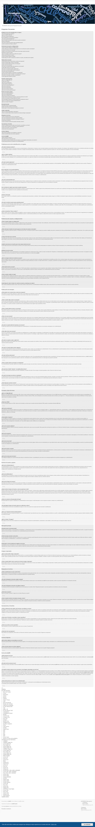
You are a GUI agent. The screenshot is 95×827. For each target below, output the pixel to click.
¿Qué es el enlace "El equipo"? (7, 101)
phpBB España (14, 803)
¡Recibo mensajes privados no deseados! (9, 106)
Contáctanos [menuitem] (85, 802)
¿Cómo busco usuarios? (6, 120)
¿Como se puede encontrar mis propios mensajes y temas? (13, 121)
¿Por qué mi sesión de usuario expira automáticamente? (12, 42)
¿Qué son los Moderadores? (7, 94)
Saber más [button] (53, 824)
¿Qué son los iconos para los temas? (9, 90)
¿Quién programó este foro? (7, 137)
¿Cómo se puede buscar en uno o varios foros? (10, 116)
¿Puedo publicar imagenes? (7, 83)
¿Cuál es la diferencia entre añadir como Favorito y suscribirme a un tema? (16, 125)
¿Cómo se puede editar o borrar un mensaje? (10, 62)
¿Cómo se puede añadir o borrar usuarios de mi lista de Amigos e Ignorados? (16, 112)
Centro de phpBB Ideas (55, 664)
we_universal (6, 806)
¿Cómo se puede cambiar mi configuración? (10, 47)
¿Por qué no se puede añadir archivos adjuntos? (11, 70)
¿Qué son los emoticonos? (7, 82)
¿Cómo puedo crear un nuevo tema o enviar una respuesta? (13, 61)
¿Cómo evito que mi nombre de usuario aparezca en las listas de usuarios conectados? (18, 48)
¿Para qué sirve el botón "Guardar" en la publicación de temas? (14, 73)
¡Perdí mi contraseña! (6, 41)
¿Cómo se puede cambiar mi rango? (8, 56)
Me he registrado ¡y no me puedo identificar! (10, 37)
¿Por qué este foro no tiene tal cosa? (8, 138)
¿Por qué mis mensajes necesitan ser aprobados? (11, 75)
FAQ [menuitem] (5, 22)
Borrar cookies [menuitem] (85, 803)
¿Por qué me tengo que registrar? (8, 33)
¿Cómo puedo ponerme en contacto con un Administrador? (13, 141)
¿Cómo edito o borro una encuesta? (8, 67)
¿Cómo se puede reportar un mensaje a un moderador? (12, 72)
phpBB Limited (46, 656)
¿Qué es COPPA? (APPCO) (7, 35)
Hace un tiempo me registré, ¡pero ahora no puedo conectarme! (14, 40)
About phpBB (90, 656)
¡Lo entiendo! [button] (87, 824)
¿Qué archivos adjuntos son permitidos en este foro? (11, 132)
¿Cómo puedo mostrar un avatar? (8, 55)
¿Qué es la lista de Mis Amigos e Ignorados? (10, 111)
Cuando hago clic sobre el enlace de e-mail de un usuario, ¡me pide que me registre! (18, 57)
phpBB (37, 253)
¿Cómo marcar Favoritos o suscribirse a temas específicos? (13, 126)
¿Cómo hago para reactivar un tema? (9, 76)
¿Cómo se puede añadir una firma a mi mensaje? (11, 63)
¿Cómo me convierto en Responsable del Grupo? (11, 98)
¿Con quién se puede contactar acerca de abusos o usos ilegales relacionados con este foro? (19, 140)
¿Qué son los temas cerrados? (7, 88)
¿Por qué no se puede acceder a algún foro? (10, 68)
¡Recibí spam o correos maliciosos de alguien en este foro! (13, 108)
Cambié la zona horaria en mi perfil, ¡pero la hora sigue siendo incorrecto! (15, 51)
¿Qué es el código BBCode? (7, 79)
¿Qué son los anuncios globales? (8, 85)
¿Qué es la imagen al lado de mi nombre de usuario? (12, 53)
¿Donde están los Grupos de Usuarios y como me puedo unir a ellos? (15, 96)
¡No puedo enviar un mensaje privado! (9, 105)
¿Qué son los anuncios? (6, 86)
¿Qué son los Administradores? (7, 93)
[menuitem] (5, 4)
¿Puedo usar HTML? (5, 81)
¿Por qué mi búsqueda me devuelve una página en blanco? (13, 119)
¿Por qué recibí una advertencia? (8, 71)
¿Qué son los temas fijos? (6, 87)
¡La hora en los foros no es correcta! (8, 50)
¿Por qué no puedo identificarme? (8, 38)
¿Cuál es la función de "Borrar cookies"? (9, 43)
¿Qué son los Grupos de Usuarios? (8, 95)
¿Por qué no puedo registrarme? (8, 36)
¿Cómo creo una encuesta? (7, 65)
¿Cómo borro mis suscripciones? (8, 128)
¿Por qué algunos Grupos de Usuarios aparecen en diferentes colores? (15, 99)
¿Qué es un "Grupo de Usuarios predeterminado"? (11, 100)
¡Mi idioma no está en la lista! (7, 52)
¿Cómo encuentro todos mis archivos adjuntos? (11, 133)
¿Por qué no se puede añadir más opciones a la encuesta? (13, 66)
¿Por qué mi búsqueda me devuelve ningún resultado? (12, 117)
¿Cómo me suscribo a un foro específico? (9, 127)
